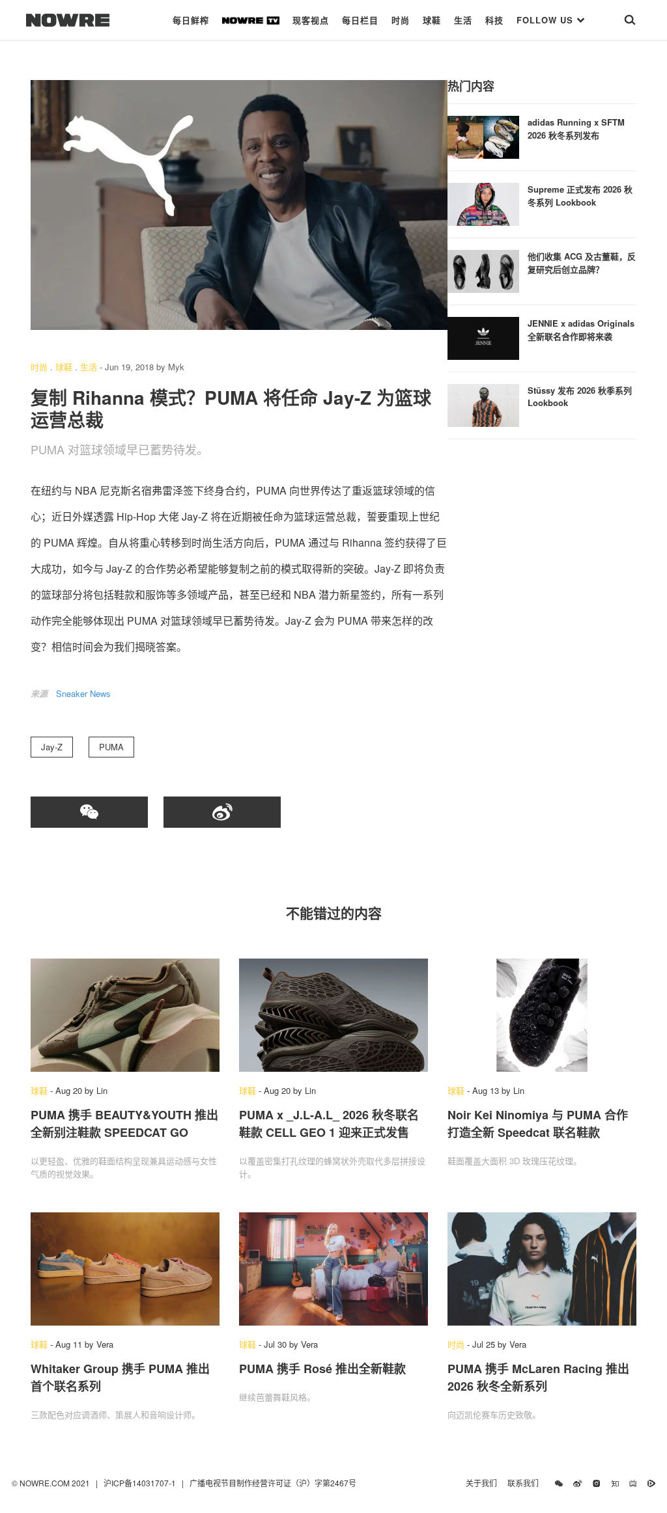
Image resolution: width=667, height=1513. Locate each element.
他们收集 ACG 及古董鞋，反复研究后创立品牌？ (582, 262)
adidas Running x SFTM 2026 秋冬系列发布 (576, 128)
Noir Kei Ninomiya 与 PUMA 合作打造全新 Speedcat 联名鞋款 (537, 1123)
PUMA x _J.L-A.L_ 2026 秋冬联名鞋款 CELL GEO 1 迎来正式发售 (329, 1123)
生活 (463, 20)
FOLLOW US (546, 20)
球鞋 (432, 20)
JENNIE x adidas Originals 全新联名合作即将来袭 (581, 329)
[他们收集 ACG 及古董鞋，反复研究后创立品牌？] (483, 269)
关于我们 (481, 1482)
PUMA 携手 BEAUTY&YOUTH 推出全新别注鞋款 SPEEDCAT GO (124, 1123)
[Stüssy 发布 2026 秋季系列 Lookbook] (483, 403)
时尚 (400, 20)
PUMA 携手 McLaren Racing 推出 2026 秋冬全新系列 (538, 1377)
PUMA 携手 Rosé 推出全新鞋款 (322, 1368)
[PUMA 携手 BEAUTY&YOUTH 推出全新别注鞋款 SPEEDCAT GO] (125, 1015)
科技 (494, 20)
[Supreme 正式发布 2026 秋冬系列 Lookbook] (483, 202)
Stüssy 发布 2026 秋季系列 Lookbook (580, 396)
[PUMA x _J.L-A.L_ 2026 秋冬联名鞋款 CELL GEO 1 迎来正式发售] (333, 1015)
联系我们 (526, 1482)
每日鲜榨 (191, 20)
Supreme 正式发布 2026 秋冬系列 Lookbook (580, 195)
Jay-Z (52, 747)
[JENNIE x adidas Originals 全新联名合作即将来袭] (483, 336)
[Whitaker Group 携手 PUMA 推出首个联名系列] (125, 1269)
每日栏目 (360, 20)
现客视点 (310, 20)
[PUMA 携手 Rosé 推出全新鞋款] (333, 1269)
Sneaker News (83, 693)
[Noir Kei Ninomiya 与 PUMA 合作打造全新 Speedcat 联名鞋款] (541, 1015)
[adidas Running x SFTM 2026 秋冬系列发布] (483, 135)
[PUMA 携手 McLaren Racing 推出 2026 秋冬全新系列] (541, 1269)
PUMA (111, 747)
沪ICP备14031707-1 (141, 1482)
